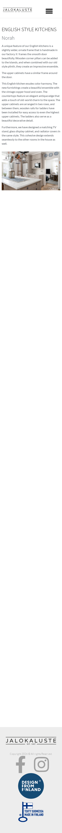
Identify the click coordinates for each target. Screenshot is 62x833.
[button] (49, 11)
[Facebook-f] (20, 764)
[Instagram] (41, 764)
